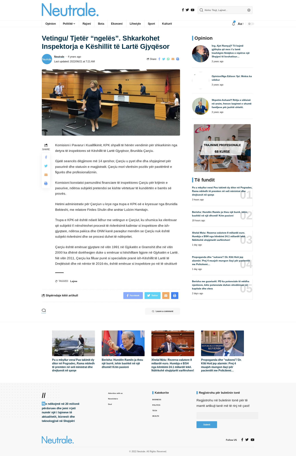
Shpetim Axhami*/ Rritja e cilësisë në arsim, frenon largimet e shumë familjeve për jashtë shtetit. (231, 104)
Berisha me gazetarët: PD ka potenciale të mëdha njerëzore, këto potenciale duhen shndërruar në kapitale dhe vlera (220, 285)
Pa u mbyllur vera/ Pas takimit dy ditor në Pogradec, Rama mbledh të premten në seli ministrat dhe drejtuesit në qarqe (222, 191)
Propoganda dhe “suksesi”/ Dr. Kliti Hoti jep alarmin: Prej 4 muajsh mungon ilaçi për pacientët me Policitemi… (221, 261)
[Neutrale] (70, 10)
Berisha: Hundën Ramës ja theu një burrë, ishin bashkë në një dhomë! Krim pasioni (122, 363)
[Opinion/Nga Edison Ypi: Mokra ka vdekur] (200, 80)
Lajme (73, 281)
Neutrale (59, 56)
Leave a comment (164, 311)
